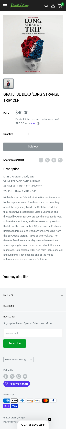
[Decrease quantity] (19, 134)
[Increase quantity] (37, 134)
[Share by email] (60, 160)
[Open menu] (5, 5)
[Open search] (46, 5)
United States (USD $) (15, 359)
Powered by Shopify (12, 421)
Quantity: (8, 134)
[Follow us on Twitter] (12, 376)
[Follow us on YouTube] (25, 376)
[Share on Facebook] (41, 160)
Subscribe (14, 343)
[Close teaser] (49, 419)
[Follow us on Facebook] (5, 376)
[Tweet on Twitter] (53, 160)
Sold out (33, 146)
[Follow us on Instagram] (18, 376)
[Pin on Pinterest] (47, 160)
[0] (60, 6)
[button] (33, 424)
